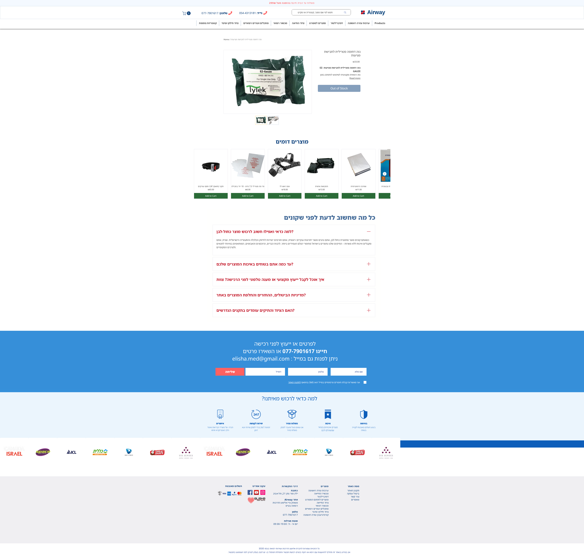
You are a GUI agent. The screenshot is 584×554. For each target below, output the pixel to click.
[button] (186, 13)
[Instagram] (262, 492)
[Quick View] (211, 166)
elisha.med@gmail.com (261, 358)
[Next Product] (384, 174)
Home (226, 39)
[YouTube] (256, 492)
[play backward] (4, 452)
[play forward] (580, 452)
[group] (292, 174)
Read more (354, 78)
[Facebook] (250, 492)
